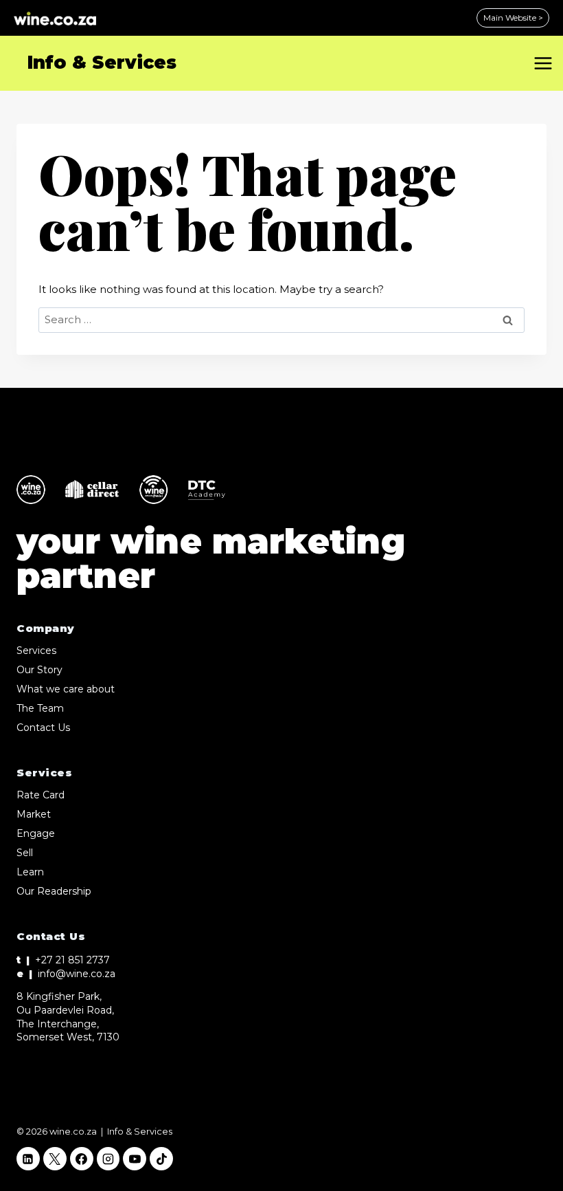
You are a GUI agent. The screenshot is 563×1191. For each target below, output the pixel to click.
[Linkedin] (28, 1158)
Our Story (39, 670)
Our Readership (53, 891)
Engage (35, 833)
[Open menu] (545, 63)
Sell (24, 852)
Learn (30, 872)
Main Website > (513, 17)
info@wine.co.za (76, 974)
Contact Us (43, 727)
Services (36, 650)
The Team (40, 708)
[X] (55, 1158)
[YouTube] (134, 1158)
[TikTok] (161, 1158)
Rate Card (40, 795)
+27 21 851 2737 (72, 960)
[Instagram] (108, 1158)
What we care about (65, 689)
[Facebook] (81, 1158)
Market (33, 814)
